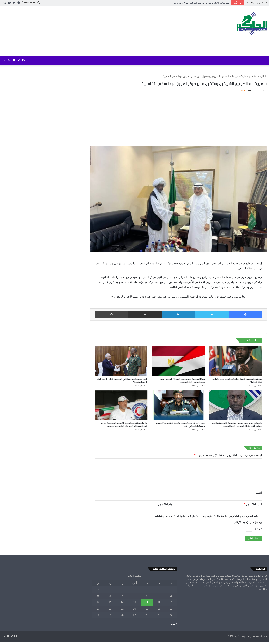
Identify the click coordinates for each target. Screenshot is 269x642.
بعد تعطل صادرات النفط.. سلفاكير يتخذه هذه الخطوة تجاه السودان (196, 2)
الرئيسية (259, 76)
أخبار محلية (248, 76)
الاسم (258, 492)
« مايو (174, 623)
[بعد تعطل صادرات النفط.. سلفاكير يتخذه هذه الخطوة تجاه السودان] (235, 361)
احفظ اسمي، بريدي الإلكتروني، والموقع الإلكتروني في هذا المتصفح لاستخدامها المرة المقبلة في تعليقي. (206, 516)
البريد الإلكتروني (253, 504)
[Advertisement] (89, 30)
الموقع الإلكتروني (166, 504)
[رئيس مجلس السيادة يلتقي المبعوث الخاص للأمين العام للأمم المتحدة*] (121, 361)
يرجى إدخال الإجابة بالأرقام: (248, 522)
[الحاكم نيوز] (252, 23)
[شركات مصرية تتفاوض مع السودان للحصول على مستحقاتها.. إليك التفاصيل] (178, 361)
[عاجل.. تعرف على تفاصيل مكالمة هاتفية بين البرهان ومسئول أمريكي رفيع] (178, 405)
